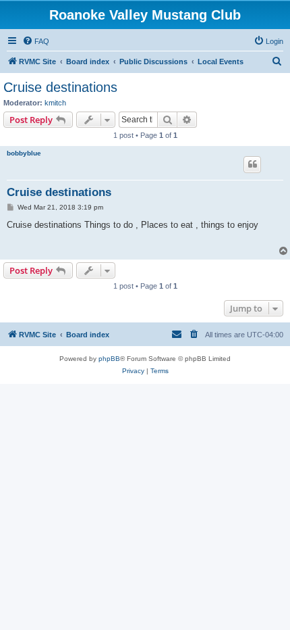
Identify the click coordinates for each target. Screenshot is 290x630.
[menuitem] (35, 41)
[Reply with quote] (252, 164)
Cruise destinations (60, 87)
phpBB (109, 358)
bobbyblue (24, 153)
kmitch (55, 103)
